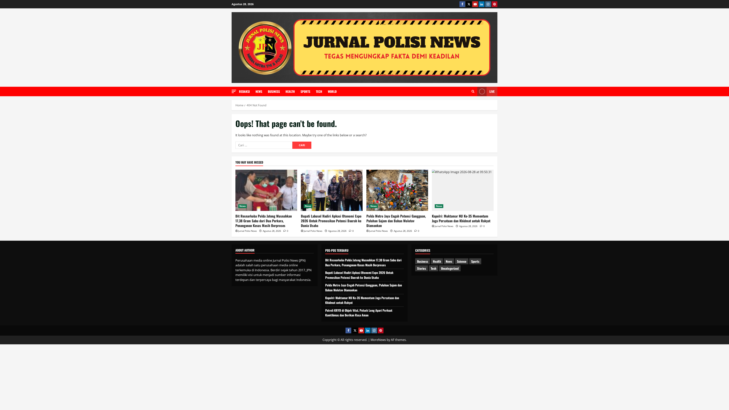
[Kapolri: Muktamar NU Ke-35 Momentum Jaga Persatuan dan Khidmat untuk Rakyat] (463, 190)
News (259, 91)
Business (274, 91)
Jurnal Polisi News (247, 231)
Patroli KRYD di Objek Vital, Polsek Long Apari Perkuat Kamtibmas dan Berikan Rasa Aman (358, 313)
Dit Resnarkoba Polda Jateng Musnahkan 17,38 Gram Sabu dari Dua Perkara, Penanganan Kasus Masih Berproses (263, 221)
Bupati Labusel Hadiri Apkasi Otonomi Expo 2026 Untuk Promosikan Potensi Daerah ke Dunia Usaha (331, 221)
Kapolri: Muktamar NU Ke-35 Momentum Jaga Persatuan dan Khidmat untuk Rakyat (461, 218)
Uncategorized (450, 268)
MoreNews (378, 340)
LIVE (492, 91)
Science (461, 261)
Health (290, 91)
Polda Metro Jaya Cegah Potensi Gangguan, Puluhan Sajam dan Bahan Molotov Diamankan (396, 221)
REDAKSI (244, 91)
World (332, 91)
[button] (234, 91)
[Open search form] (473, 91)
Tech (319, 91)
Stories (421, 268)
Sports (305, 91)
